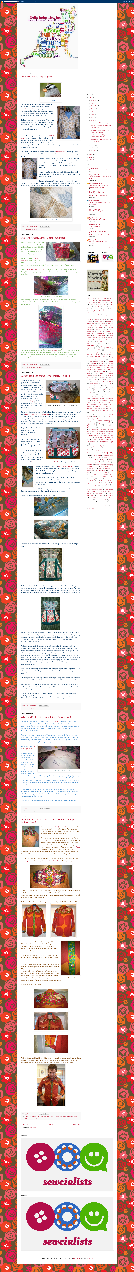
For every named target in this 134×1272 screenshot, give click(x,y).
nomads (109, 408)
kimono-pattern (93, 384)
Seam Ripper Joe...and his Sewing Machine (100, 232)
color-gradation (90, 331)
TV (112, 487)
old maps (55, 721)
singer (95, 458)
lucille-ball (108, 394)
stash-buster (39, 367)
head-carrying (90, 367)
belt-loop (105, 315)
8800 (91, 305)
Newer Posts (25, 1124)
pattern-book (103, 414)
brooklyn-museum (99, 321)
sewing (91, 437)
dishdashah (105, 339)
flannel (105, 354)
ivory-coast (101, 377)
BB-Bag (94, 313)
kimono (111, 382)
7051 (104, 302)
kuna (101, 390)
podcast (89, 419)
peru (94, 417)
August (93, 109)
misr (109, 402)
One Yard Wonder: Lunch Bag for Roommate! (43, 238)
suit (92, 472)
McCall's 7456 (53, 861)
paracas (96, 414)
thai (97, 481)
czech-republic (102, 337)
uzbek (109, 491)
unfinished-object (102, 491)
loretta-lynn (101, 394)
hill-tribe (99, 367)
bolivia (89, 319)
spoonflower (110, 464)
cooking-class (90, 333)
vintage (57, 1116)
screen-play (110, 433)
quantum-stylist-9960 (104, 423)
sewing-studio (109, 444)
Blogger (90, 1258)
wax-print (70, 1116)
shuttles (88, 453)
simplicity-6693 (50, 1116)
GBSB (109, 359)
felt (105, 352)
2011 (91, 160)
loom (94, 394)
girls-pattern (109, 361)
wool (93, 504)
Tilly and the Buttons (96, 175)
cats (100, 325)
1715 (99, 298)
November (94, 100)
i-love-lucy (97, 371)
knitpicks (109, 386)
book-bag (104, 319)
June (92, 114)
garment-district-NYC (100, 359)
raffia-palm (101, 427)
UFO (93, 491)
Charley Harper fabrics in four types (37, 414)
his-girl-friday (97, 369)
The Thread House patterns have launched (98, 242)
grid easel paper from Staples (28, 748)
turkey (101, 487)
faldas (99, 350)
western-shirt (43, 1119)
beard (88, 315)
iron (105, 373)
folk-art (111, 354)
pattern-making (30, 811)
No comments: (33, 226)
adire (90, 307)
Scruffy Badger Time (95, 183)
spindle (97, 464)
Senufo (111, 435)
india (88, 373)
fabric (102, 348)
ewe (97, 348)
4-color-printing (107, 300)
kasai (106, 379)
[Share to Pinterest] (49, 227)
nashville (89, 408)
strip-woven (90, 470)
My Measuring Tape (95, 218)
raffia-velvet (110, 427)
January (93, 151)
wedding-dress (102, 497)
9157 (101, 305)
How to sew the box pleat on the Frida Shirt (100, 177)
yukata (106, 506)
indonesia (94, 373)
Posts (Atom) (33, 1128)
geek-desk (89, 361)
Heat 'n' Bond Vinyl (37, 462)
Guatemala (92, 363)
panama (90, 414)
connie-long (108, 331)
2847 (93, 300)
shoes (110, 448)
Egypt (109, 343)
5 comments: (33, 705)
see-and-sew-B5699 (31, 229)
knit (103, 386)
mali (100, 396)
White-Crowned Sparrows (29, 109)
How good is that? (94, 224)
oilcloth (93, 410)
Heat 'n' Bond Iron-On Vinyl (34, 269)
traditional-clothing (92, 487)
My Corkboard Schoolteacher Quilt (99, 235)
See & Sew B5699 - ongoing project (38, 77)
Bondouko (96, 319)
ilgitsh (109, 371)
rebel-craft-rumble (93, 429)
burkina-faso (90, 323)
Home (51, 1124)
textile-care (99, 479)
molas (109, 404)
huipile (91, 371)
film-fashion (90, 354)
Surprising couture (94, 226)
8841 (96, 305)
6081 (94, 302)
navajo (103, 408)
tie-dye (90, 485)
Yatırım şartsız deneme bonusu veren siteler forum (99, 203)
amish (99, 309)
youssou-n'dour (98, 506)
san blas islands (101, 431)
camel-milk (110, 323)
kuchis (90, 390)
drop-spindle (108, 341)
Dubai (88, 343)
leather (101, 392)
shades (93, 448)
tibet (112, 483)
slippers (104, 460)
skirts (105, 458)
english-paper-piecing (105, 346)
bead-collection (102, 313)
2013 (91, 154)
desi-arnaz (110, 337)
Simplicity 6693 (26, 861)
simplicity (42, 1116)
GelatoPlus (76, 1258)
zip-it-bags (91, 508)
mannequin (108, 396)
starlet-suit (105, 466)
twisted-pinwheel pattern (95, 489)
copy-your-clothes (101, 333)
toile (107, 485)
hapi (109, 365)
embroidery (91, 345)
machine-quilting (91, 396)
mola (104, 404)
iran (101, 373)
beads (109, 313)
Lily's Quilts (93, 240)
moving (89, 406)
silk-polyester (97, 453)
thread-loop (105, 483)
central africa (107, 325)
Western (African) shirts (60, 827)
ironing (95, 375)
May (92, 117)
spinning (103, 464)
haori (105, 365)
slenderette (96, 460)
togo (102, 485)
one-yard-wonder (30, 367)
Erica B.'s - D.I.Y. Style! (96, 192)
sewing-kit (96, 439)
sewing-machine (106, 439)
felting (109, 352)
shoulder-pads (107, 450)
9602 (105, 305)
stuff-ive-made (100, 470)
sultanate (97, 472)
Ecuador (102, 344)
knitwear (96, 388)
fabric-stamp (109, 348)
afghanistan (97, 307)
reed (93, 431)
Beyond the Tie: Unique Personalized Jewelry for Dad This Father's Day (99, 194)
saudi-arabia (95, 433)
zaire (112, 506)
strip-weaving (108, 468)
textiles (91, 481)
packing (91, 412)
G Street (77, 847)
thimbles (99, 483)
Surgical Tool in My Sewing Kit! (98, 219)
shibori (99, 448)
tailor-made (103, 475)
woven (99, 504)
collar (109, 329)
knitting (89, 388)
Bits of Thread (61, 151)
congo (99, 331)
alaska (93, 309)
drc (93, 341)
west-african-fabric (34, 1119)
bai (100, 311)
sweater (111, 472)
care (96, 325)
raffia (94, 427)
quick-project (91, 425)
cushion (95, 337)
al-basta (104, 307)
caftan (98, 323)
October (93, 103)
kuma (95, 390)
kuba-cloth (110, 388)
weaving (93, 498)
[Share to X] (45, 227)
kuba (103, 388)
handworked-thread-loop (95, 365)
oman (99, 410)
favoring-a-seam (97, 352)
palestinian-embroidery (107, 412)
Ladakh (106, 390)
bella (98, 315)
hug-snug (110, 369)
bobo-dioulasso (107, 317)
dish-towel (91, 339)
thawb (109, 481)
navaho (97, 408)
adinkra (111, 305)
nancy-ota (108, 406)
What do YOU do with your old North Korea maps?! (46, 717)
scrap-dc (103, 433)
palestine (97, 412)
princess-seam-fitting (104, 421)
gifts (102, 361)
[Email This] (41, 227)
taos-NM (111, 476)
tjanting (97, 485)
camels (90, 325)
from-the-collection (98, 356)
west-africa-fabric (101, 500)
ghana (96, 361)
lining (107, 392)
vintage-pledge (64, 1116)
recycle (37, 811)
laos (96, 392)
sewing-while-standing (96, 446)
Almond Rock (93, 168)
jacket (109, 377)
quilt (98, 425)
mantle (88, 398)
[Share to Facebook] (47, 227)
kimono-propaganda (106, 384)
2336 (88, 300)
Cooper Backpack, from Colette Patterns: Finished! (45, 376)
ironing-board (102, 375)
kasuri (93, 381)
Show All (111, 247)
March (93, 145)
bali (104, 311)
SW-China (104, 472)
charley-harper (30, 708)
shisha (105, 448)
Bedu (93, 315)
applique (105, 309)
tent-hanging (92, 479)
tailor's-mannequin (95, 476)
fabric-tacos (92, 350)
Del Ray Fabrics (64, 419)
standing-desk (93, 466)
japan (89, 379)
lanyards (91, 392)
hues (105, 369)
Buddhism (108, 321)
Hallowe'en (102, 363)
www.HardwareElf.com (65, 466)
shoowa (89, 450)
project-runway (91, 423)
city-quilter (97, 329)
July (92, 112)
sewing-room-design (106, 441)
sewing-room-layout (96, 444)
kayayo (99, 381)
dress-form (99, 341)
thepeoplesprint (90, 483)
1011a (93, 298)
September (94, 106)
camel (103, 323)
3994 (99, 300)
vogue (109, 493)
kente (104, 382)
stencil (100, 468)
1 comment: (32, 1114)
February (94, 148)
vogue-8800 (90, 495)
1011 (88, 298)
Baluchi (109, 311)
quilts (88, 427)
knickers (98, 386)
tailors (104, 477)
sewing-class (98, 437)
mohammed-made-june (93, 404)
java (96, 379)
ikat (104, 371)
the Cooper (30, 401)
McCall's (28, 1116)
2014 (91, 98)
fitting (98, 354)
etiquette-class (90, 348)
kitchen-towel (90, 386)
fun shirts (55, 350)
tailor (95, 475)
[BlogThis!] (43, 227)
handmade (110, 363)
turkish (107, 487)
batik (88, 313)
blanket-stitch (96, 317)
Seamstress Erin (94, 200)
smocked (108, 462)
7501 (111, 302)
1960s (104, 298)
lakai (112, 390)
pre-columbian (107, 419)
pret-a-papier (90, 421)
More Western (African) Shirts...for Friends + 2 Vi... (101, 140)
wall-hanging (100, 495)
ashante (111, 309)
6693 (99, 302)
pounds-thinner (97, 419)
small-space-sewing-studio (100, 460)
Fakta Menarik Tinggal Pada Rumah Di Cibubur (99, 212)
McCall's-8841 (105, 400)
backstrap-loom (93, 311)
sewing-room (91, 442)
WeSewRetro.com (94, 209)
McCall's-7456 (35, 1116)
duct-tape (95, 343)
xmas (105, 504)
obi (87, 410)
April (93, 120)
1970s (109, 298)
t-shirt (90, 474)
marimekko (95, 398)
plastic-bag (108, 416)
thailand (103, 481)
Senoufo (105, 435)
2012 (91, 157)
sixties (100, 457)
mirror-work (100, 402)
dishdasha (98, 339)
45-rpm (89, 302)
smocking (90, 464)
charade (89, 327)
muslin (97, 406)
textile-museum (109, 479)
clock (104, 329)
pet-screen (100, 416)
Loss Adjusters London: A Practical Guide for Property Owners (99, 186)
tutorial (55, 462)
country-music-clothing (100, 335)
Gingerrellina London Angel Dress (99, 170)
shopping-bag (97, 450)
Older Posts (76, 1124)
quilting (107, 425)
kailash (101, 379)
